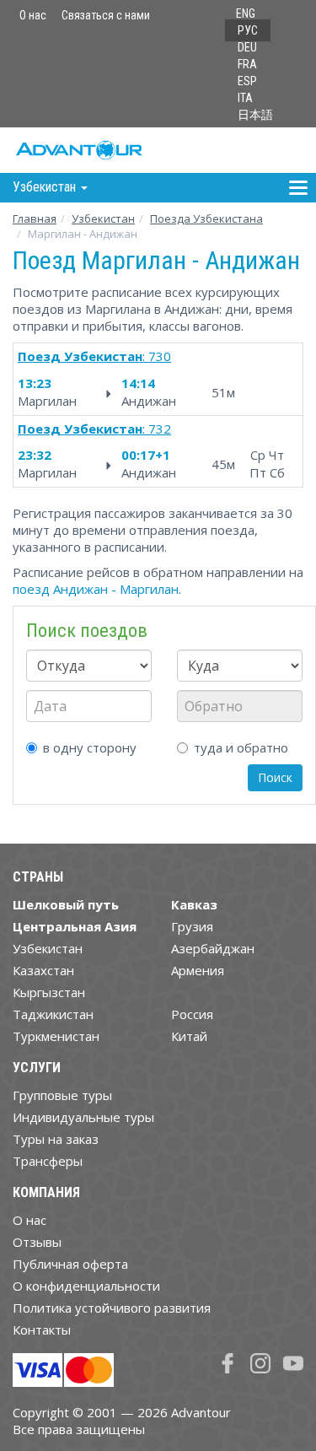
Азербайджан (212, 948)
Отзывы (37, 1241)
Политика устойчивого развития (112, 1307)
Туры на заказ (56, 1138)
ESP (247, 81)
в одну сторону (90, 747)
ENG (245, 13)
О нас (32, 15)
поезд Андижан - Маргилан (96, 588)
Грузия (192, 926)
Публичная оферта (70, 1263)
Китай (189, 1036)
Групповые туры (62, 1095)
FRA (247, 64)
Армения (197, 970)
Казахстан (43, 970)
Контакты (42, 1329)
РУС (248, 30)
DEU (247, 47)
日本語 (255, 114)
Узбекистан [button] (46, 187)
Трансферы (48, 1160)
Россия (192, 1014)
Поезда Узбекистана (206, 218)
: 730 (94, 356)
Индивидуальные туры (83, 1116)
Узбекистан (103, 218)
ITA (245, 98)
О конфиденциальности (86, 1285)
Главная (34, 218)
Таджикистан (53, 1014)
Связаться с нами (106, 15)
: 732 (94, 428)
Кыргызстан (49, 992)
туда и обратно (241, 747)
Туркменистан (56, 1036)
